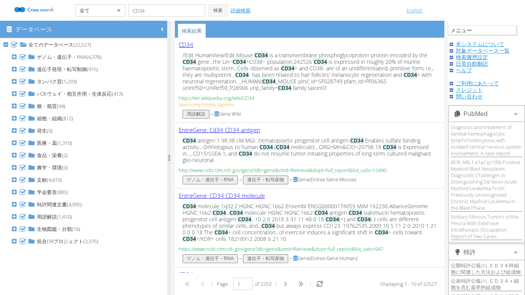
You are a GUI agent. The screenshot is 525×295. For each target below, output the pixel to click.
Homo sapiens (218, 104)
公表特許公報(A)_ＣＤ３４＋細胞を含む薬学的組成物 (485, 284)
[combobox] (94, 10)
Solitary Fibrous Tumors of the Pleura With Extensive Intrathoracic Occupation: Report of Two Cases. (484, 226)
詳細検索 (241, 10)
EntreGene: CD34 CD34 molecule (222, 195)
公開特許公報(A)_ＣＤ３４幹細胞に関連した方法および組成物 (486, 268)
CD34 (186, 44)
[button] (218, 10)
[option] (309, 80)
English (415, 10)
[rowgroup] (85, 166)
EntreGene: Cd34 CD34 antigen (219, 130)
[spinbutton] (243, 284)
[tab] (192, 31)
